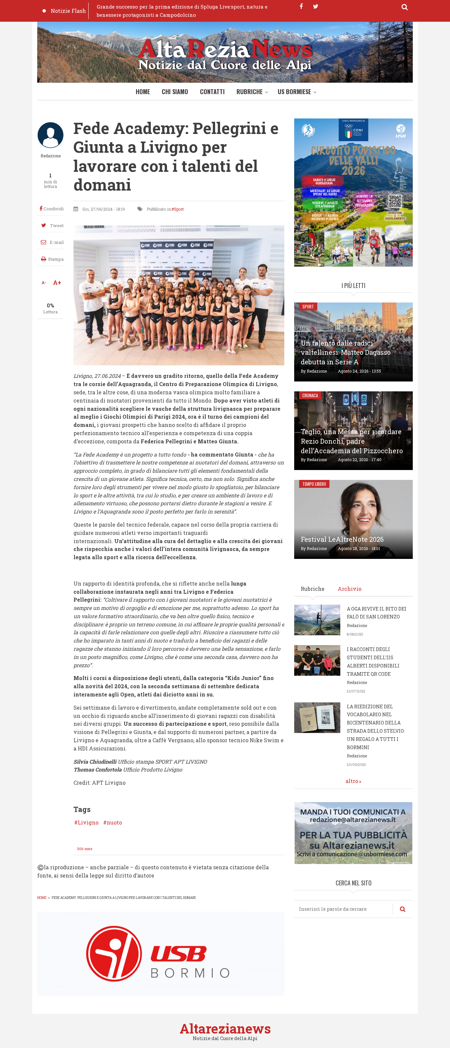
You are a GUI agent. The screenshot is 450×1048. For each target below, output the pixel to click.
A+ (57, 282)
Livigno (88, 822)
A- (44, 282)
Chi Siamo (175, 91)
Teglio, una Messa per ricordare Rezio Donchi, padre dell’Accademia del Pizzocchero (352, 441)
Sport (179, 209)
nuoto (114, 822)
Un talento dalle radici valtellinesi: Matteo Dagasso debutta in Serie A (346, 352)
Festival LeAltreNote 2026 (342, 539)
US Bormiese (294, 91)
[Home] (225, 53)
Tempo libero (314, 484)
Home (143, 91)
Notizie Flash (68, 10)
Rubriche (250, 91)
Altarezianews (225, 1028)
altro (352, 780)
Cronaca (310, 395)
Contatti (212, 91)
